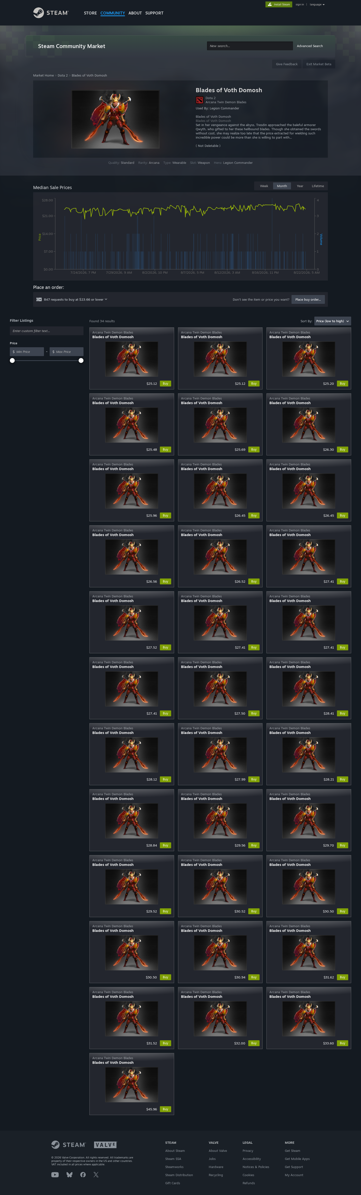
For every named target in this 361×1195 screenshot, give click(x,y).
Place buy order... (308, 299)
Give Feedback (287, 64)
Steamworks (174, 1167)
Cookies (248, 1175)
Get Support (294, 1167)
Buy (165, 383)
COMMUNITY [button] (112, 13)
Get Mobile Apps (297, 1159)
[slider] (12, 360)
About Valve (218, 1151)
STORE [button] (90, 13)
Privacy (248, 1151)
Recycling (216, 1175)
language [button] (315, 4)
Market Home (43, 75)
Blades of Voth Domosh (89, 75)
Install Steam (282, 4)
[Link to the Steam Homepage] (54, 13)
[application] (180, 237)
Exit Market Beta (318, 64)
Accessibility (252, 1159)
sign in (300, 4)
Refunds (249, 1183)
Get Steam (292, 1151)
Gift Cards (172, 1183)
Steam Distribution (179, 1175)
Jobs (212, 1159)
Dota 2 (63, 75)
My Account (294, 1175)
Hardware (216, 1167)
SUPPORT (154, 13)
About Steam (175, 1151)
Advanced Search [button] (310, 46)
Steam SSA (173, 1159)
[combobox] (250, 46)
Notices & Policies (256, 1167)
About (135, 13)
